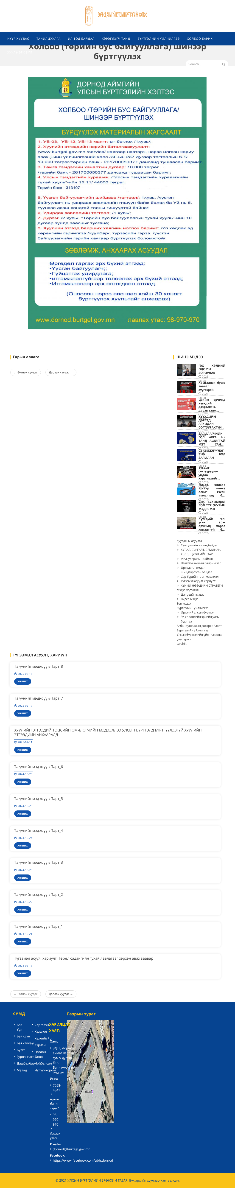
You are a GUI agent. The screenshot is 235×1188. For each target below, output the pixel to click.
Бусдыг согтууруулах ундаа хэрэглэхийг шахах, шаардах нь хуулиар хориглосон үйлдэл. (212, 480)
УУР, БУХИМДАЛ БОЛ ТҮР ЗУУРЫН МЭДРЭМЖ (212, 505)
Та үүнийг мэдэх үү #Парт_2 (38, 894)
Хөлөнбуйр (43, 1038)
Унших (22, 681)
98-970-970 (56, 1119)
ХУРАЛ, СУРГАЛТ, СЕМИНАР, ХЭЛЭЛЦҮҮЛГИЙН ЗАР (201, 552)
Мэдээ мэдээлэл (188, 590)
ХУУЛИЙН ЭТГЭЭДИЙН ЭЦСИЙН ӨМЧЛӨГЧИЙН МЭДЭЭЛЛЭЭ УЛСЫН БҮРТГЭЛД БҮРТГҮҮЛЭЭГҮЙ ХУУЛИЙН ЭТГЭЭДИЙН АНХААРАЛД (108, 732)
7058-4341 (57, 1087)
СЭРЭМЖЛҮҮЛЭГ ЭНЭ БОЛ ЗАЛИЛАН (212, 454)
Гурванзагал (26, 1056)
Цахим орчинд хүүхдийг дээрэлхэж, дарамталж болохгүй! (212, 407)
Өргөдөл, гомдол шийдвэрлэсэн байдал (196, 570)
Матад (22, 1070)
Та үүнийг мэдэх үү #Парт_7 (38, 698)
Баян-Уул (21, 1027)
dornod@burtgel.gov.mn (71, 1149)
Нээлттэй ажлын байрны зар (201, 563)
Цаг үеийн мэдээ (192, 594)
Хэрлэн (40, 1045)
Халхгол (41, 1031)
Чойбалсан (43, 1063)
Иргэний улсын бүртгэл (197, 612)
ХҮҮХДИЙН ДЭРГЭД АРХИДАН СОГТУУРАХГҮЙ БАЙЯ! (210, 424)
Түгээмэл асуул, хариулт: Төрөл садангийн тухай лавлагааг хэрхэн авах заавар (83, 958)
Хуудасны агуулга (189, 541)
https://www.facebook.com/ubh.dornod (83, 1160)
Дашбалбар (26, 1063)
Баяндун (23, 1036)
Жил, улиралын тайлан (197, 559)
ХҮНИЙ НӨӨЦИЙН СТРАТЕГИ (202, 585)
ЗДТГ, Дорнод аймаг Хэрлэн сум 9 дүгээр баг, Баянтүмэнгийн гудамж (65, 1060)
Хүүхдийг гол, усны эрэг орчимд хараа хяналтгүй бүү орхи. (212, 526)
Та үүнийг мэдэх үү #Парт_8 (38, 666)
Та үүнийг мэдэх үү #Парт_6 (38, 766)
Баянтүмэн (25, 1043)
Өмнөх (25, 372)
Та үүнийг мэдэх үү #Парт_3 (38, 862)
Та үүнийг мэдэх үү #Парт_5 (38, 798)
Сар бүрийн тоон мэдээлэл (199, 576)
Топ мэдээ (184, 603)
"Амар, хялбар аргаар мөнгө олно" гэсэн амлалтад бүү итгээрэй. (212, 492)
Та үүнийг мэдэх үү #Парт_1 (38, 926)
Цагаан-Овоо (41, 1054)
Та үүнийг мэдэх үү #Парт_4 (38, 830)
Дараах (61, 372)
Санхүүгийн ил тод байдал (199, 545)
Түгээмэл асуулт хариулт (198, 581)
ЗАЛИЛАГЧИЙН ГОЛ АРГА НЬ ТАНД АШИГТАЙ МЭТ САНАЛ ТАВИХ (212, 440)
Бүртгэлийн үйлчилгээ (192, 608)
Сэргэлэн (42, 1025)
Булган (22, 1050)
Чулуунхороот (45, 1070)
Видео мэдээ (189, 599)
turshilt (182, 644)
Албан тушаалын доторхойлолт (199, 626)
